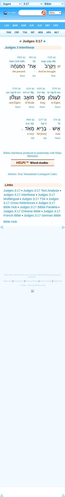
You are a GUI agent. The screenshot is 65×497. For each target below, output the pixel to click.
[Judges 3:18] (60, 235)
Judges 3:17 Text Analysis (41, 190)
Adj (44, 138)
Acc (34, 76)
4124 (28, 88)
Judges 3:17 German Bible (42, 215)
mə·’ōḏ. (30, 123)
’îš (59, 123)
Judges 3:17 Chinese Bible (22, 211)
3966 (28, 120)
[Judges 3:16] (4, 235)
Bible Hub (10, 221)
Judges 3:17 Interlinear (19, 194)
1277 (40, 120)
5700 (54, 88)
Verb (53, 76)
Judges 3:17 (11, 190)
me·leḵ (41, 92)
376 (55, 120)
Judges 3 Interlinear (19, 47)
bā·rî (43, 123)
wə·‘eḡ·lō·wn (13, 92)
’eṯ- (34, 61)
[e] (54, 57)
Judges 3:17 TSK (34, 199)
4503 (19, 57)
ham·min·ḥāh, (17, 61)
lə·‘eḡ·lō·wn (53, 92)
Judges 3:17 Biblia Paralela (39, 207)
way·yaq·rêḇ (48, 61)
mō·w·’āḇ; (28, 92)
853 (31, 57)
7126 (49, 57)
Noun (22, 76)
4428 (39, 88)
